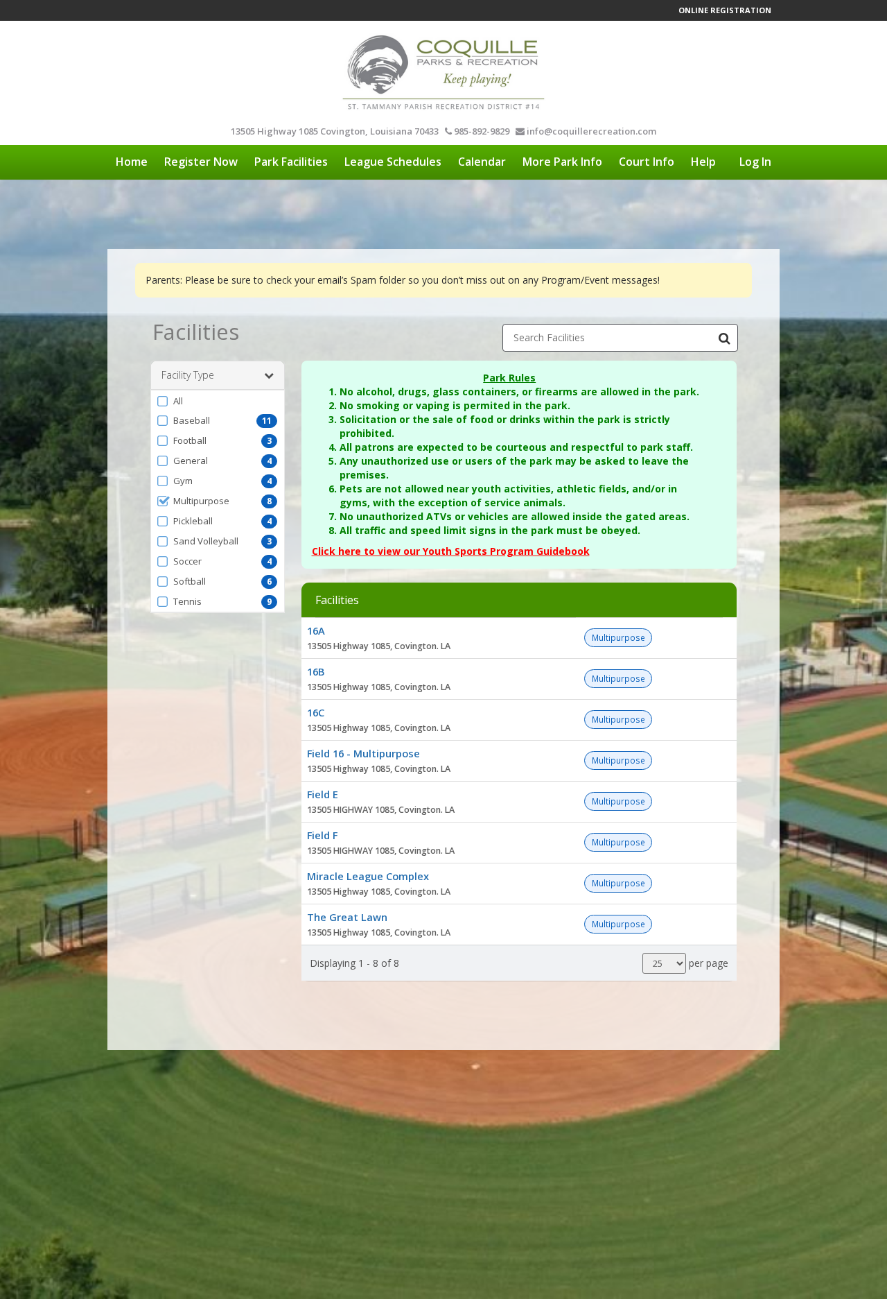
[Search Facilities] (724, 338)
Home (132, 161)
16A (316, 630)
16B (316, 671)
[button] (217, 400)
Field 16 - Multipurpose (363, 753)
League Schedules (392, 161)
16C (315, 712)
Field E (322, 794)
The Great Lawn (347, 917)
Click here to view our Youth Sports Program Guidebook (451, 551)
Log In (755, 161)
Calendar (482, 161)
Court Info (646, 161)
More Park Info (562, 161)
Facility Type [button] (187, 374)
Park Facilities (291, 161)
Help (703, 161)
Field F (322, 835)
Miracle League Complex (368, 876)
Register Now (201, 161)
